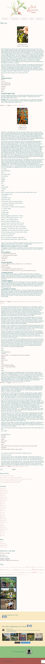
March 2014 (3, 517)
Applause (24, 18)
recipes (33, 301)
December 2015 (3, 498)
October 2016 (3, 493)
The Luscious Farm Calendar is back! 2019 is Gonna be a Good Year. (16, 479)
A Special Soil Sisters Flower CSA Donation (10, 482)
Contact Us (39, 18)
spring (7, 574)
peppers (23, 301)
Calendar (27, 567)
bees (14, 567)
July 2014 (2, 510)
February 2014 (3, 518)
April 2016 (2, 495)
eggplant (16, 301)
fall (14, 105)
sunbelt (16, 574)
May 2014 (2, 513)
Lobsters (6, 572)
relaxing (38, 572)
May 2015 (2, 502)
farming (16, 569)
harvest (17, 105)
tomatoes (2, 303)
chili (12, 466)
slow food (38, 301)
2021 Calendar (11, 567)
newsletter (16, 382)
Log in (1, 541)
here (17, 97)
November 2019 (3, 490)
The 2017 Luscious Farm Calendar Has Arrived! (11, 480)
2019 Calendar (2, 567)
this (23, 244)
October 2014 (3, 507)
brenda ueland (23, 567)
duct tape (38, 567)
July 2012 (2, 532)
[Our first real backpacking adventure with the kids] (6, 637)
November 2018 (3, 492)
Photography (29, 572)
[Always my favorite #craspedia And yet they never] (31, 637)
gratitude (42, 569)
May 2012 (2, 535)
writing (26, 574)
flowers (34, 570)
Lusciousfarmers (9, 572)
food (39, 569)
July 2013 (2, 523)
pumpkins (22, 105)
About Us (5, 18)
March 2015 (3, 505)
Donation (35, 567)
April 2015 (2, 503)
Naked (13, 572)
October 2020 (3, 488)
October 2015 (3, 500)
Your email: (2, 555)
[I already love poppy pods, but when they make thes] (14, 637)
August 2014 (3, 508)
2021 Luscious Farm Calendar (7, 475)
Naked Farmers (16, 572)
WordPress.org (3, 546)
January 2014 (3, 520)
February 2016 (3, 497)
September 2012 (4, 528)
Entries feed (2, 543)
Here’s (19, 408)
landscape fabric (2, 572)
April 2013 (2, 525)
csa (12, 105)
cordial (30, 567)
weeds (22, 574)
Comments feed (3, 545)
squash (10, 574)
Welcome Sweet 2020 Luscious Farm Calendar (11, 477)
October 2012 (3, 527)
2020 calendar (6, 567)
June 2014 (2, 512)
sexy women (3, 574)
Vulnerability (19, 574)
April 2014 (2, 515)
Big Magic (16, 567)
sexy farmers (41, 572)
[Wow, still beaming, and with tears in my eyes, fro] (22, 637)
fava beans (19, 466)
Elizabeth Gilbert (41, 567)
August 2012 (3, 530)
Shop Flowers (14, 18)
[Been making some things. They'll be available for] (39, 637)
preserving (28, 301)
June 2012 (2, 534)
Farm (6, 105)
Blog (32, 18)
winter (24, 574)
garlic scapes (25, 466)
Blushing (19, 567)
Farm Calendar (5, 569)
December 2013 (3, 522)
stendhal (14, 574)
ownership (26, 572)
